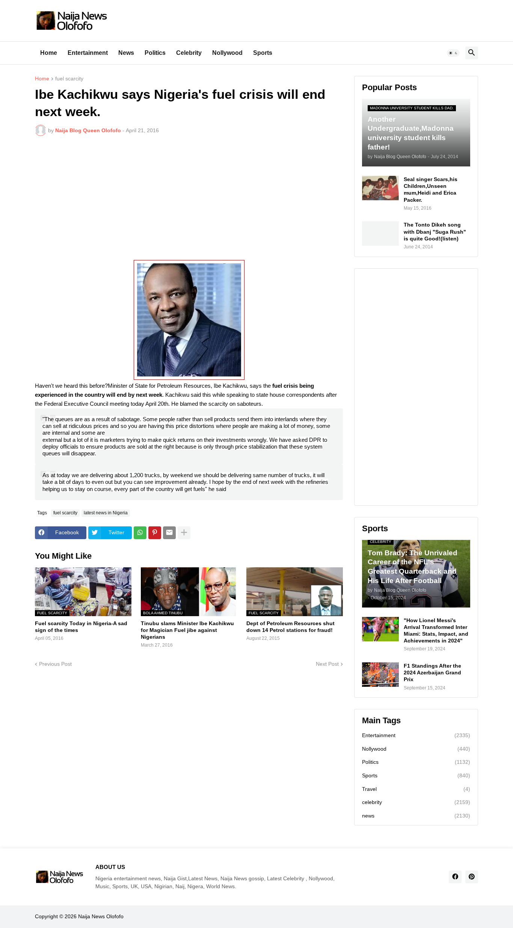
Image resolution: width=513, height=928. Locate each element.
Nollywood (227, 53)
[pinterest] (471, 877)
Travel (416, 789)
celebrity (416, 802)
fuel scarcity (69, 79)
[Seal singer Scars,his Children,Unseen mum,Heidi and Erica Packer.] (380, 188)
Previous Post (55, 664)
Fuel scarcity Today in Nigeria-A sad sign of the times (81, 626)
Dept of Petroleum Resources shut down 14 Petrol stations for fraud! (290, 626)
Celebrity (189, 53)
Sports (262, 53)
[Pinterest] (154, 532)
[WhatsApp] (140, 532)
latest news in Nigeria (106, 512)
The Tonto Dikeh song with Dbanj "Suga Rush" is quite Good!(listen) (435, 231)
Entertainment (88, 53)
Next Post (327, 664)
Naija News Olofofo (101, 916)
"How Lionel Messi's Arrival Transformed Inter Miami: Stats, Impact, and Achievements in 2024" (436, 630)
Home (48, 53)
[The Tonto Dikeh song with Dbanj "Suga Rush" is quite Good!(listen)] (380, 233)
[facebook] (455, 877)
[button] (453, 53)
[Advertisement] (189, 198)
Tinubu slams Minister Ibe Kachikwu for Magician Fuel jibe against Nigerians (187, 630)
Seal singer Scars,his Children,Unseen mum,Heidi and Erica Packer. (430, 189)
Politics (155, 53)
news (416, 816)
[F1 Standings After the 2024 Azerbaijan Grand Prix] (380, 674)
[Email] (169, 532)
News (126, 53)
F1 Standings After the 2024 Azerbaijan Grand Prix (432, 672)
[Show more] (184, 532)
